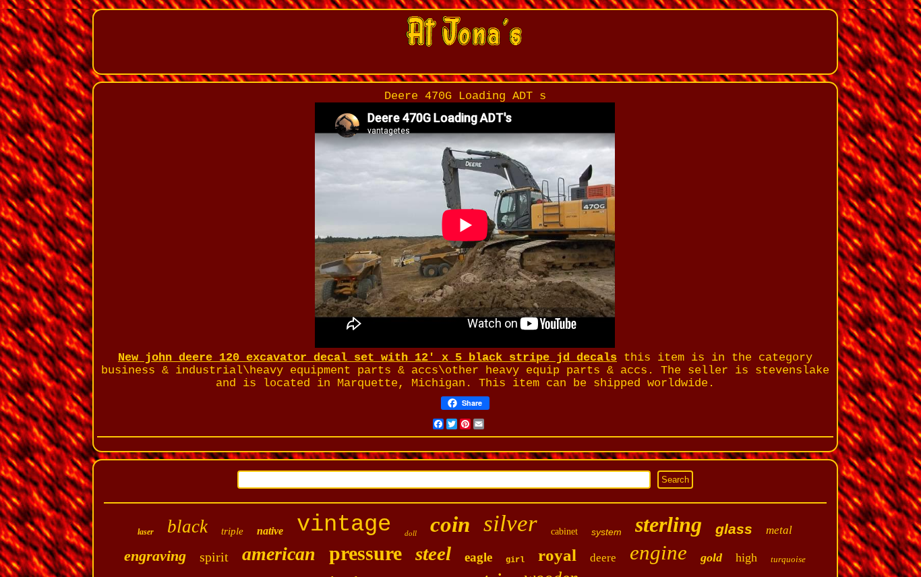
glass (733, 529)
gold (711, 557)
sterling (668, 524)
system (606, 531)
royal (557, 555)
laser (146, 532)
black (187, 526)
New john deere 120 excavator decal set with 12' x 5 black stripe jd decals (367, 357)
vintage (344, 524)
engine (658, 552)
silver (510, 523)
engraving (155, 555)
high (746, 557)
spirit (214, 556)
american (279, 553)
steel (433, 553)
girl (515, 560)
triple (232, 531)
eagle (478, 557)
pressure (365, 553)
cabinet (564, 531)
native (270, 531)
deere (603, 557)
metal (779, 530)
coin (450, 524)
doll (411, 533)
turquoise (788, 559)
